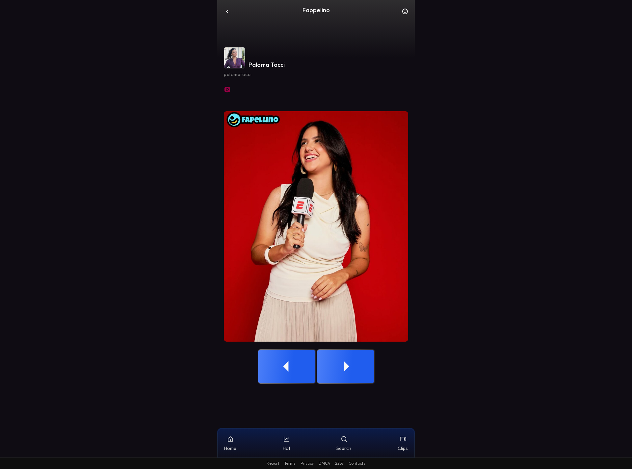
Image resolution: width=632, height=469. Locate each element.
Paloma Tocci (267, 64)
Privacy (307, 463)
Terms (290, 463)
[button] (405, 13)
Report (273, 463)
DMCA (324, 463)
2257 (339, 463)
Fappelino (316, 10)
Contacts (357, 463)
